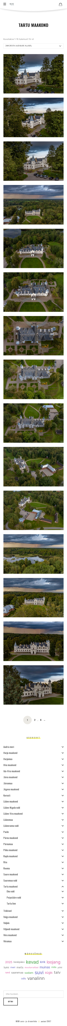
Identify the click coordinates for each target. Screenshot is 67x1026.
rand (7, 973)
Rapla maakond (10, 856)
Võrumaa (7, 941)
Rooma (6, 868)
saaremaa (17, 972)
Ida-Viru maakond (11, 771)
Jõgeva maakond (11, 789)
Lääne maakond (10, 801)
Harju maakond (10, 753)
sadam (28, 972)
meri (12, 967)
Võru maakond (10, 935)
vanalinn (36, 978)
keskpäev (19, 962)
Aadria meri (8, 747)
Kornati (6, 795)
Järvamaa (7, 783)
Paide (6, 832)
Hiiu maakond (9, 765)
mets (19, 967)
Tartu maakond (10, 886)
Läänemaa (8, 819)
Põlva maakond (10, 850)
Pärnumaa (8, 844)
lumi (6, 967)
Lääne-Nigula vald (11, 807)
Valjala (6, 923)
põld (60, 967)
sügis (48, 972)
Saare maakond (10, 874)
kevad (32, 962)
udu (23, 978)
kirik (42, 962)
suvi (38, 972)
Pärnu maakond (10, 838)
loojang (53, 962)
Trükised (7, 910)
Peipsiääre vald (14, 897)
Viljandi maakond (11, 929)
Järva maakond (10, 777)
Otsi (10, 1002)
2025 (8, 962)
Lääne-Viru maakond (13, 813)
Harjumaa (7, 759)
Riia (5, 862)
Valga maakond (10, 917)
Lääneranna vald (11, 825)
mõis (53, 967)
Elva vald (10, 891)
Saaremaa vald (10, 880)
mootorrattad (31, 967)
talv (57, 973)
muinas (45, 967)
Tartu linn (11, 903)
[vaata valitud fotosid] (60, 4)
